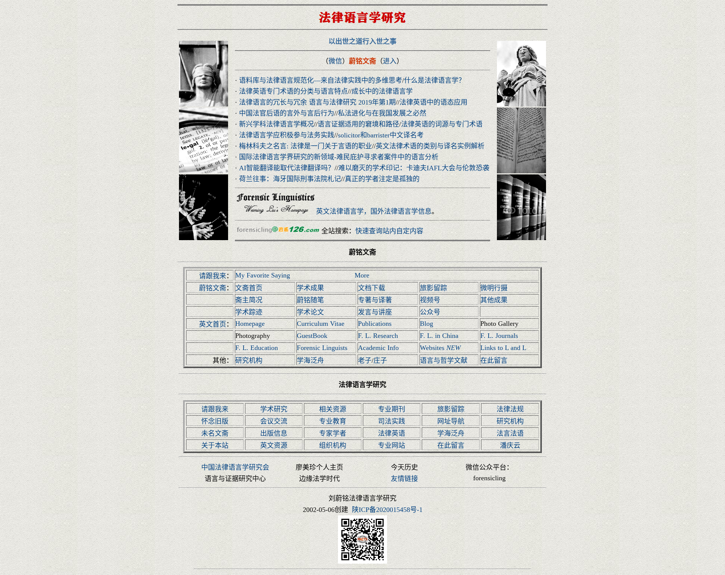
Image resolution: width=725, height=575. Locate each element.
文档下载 (371, 288)
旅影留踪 (433, 288)
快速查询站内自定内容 (389, 231)
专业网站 (391, 445)
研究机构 (248, 360)
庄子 (380, 360)
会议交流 (273, 421)
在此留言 (494, 360)
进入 (389, 61)
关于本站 (214, 445)
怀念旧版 (214, 421)
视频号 (430, 300)
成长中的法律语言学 (382, 91)
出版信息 (273, 433)
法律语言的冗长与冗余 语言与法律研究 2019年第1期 (317, 102)
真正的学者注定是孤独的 (382, 179)
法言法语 (510, 433)
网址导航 (450, 421)
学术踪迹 (248, 312)
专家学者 (332, 433)
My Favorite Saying (262, 275)
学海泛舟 (310, 360)
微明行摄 (494, 288)
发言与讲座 (375, 312)
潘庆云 (510, 445)
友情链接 (404, 479)
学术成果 (310, 288)
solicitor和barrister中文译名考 (381, 135)
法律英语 (391, 433)
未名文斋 (214, 433)
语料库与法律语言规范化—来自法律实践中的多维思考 (320, 80)
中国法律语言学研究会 (235, 467)
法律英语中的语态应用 (433, 102)
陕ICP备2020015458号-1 (387, 509)
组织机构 (332, 445)
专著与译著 (375, 300)
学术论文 (310, 312)
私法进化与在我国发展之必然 (382, 113)
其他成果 (494, 300)
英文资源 (273, 445)
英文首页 (212, 324)
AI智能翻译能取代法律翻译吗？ (287, 168)
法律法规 (510, 409)
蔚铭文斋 (212, 288)
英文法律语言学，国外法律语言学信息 (374, 211)
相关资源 (332, 409)
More (362, 275)
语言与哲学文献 (443, 360)
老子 (365, 360)
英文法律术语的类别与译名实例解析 (430, 146)
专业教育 (332, 421)
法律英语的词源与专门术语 (442, 124)
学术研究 (273, 409)
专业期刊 (391, 409)
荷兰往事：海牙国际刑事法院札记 (290, 179)
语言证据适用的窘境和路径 (358, 124)
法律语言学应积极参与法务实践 (286, 135)
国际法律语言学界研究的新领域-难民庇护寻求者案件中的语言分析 (338, 157)
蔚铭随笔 (310, 300)
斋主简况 (248, 300)
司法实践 (391, 421)
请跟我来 (212, 276)
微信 (335, 61)
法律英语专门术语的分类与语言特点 (293, 91)
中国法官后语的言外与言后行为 (286, 113)
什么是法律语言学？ (434, 80)
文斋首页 (248, 288)
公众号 (430, 312)
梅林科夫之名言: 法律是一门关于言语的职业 (305, 146)
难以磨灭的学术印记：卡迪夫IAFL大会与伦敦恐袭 (413, 168)
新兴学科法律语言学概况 (276, 124)
